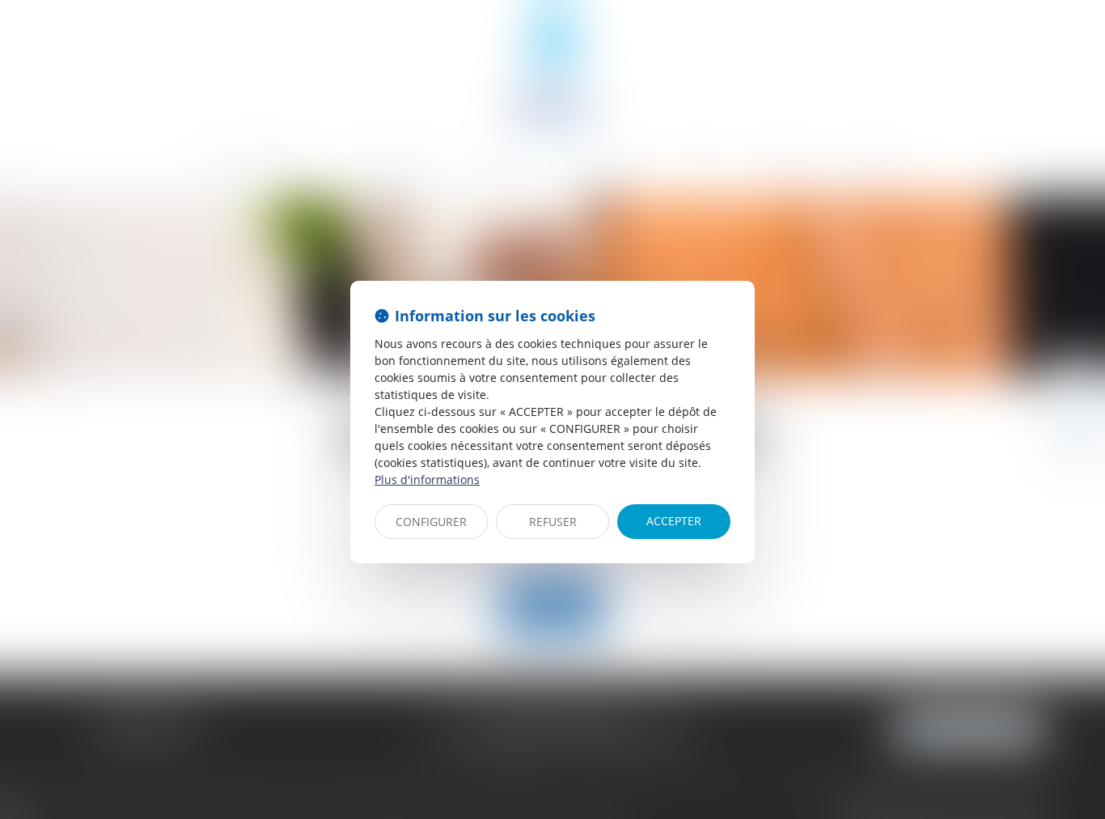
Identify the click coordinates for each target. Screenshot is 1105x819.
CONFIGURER (431, 521)
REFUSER (553, 521)
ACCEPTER (673, 520)
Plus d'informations (427, 479)
